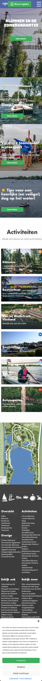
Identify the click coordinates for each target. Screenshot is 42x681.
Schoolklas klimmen (30, 537)
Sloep (24, 521)
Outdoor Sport (27, 598)
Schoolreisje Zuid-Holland (31, 596)
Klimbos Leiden (27, 605)
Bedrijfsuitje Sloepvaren (31, 551)
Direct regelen (21, 4)
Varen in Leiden (7, 596)
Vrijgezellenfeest (28, 607)
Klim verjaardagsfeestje (31, 584)
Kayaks (25, 528)
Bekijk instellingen (21, 673)
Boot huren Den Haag (9, 610)
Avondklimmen (28, 532)
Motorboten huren (29, 603)
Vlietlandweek (27, 567)
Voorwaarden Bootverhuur (11, 547)
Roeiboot (25, 549)
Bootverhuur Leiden (8, 603)
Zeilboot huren (6, 614)
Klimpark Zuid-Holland (10, 589)
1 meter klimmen (28, 518)
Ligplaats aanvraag (8, 549)
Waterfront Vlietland (9, 607)
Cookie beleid (13, 678)
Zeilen (3, 516)
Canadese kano (27, 539)
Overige (6, 535)
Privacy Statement (25, 678)
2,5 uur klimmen (28, 516)
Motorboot (26, 525)
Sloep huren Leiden (8, 591)
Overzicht (7, 511)
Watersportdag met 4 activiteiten (30, 571)
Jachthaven (5, 523)
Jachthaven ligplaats (30, 600)
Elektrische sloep (28, 523)
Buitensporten (6, 528)
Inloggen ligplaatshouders (11, 552)
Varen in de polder (28, 593)
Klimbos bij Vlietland (9, 593)
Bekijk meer (30, 579)
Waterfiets (26, 530)
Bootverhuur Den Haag (10, 598)
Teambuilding (27, 610)
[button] (38, 621)
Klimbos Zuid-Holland (9, 600)
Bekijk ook (8, 579)
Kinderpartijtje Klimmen (31, 535)
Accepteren (21, 660)
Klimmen (4, 518)
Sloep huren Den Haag (30, 586)
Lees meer (21, 38)
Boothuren (5, 521)
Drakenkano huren (29, 542)
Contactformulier (7, 556)
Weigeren (21, 667)
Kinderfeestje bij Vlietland (11, 605)
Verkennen (5, 525)
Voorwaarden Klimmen (10, 545)
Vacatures (5, 530)
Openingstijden (7, 554)
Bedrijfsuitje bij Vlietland (10, 612)
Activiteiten (29, 511)
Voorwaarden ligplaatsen (10, 542)
